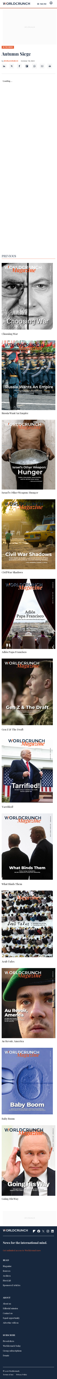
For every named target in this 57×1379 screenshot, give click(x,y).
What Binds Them (12, 884)
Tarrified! (7, 807)
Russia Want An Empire (15, 413)
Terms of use (8, 1374)
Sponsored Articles (11, 1285)
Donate (6, 1355)
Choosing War (10, 334)
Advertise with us (11, 1322)
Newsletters (8, 1341)
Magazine (7, 1266)
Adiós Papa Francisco (14, 652)
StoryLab (7, 1280)
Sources (6, 1270)
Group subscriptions (12, 1350)
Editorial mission (10, 1308)
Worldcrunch (11, 61)
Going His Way (10, 1198)
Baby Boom (8, 1118)
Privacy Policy (21, 1374)
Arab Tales (8, 961)
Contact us (8, 1313)
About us (7, 1303)
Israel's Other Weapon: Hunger (20, 492)
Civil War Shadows (12, 572)
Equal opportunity (11, 1318)
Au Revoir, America (13, 1041)
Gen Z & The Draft (12, 729)
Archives (7, 1275)
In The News (8, 47)
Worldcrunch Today (12, 1345)
